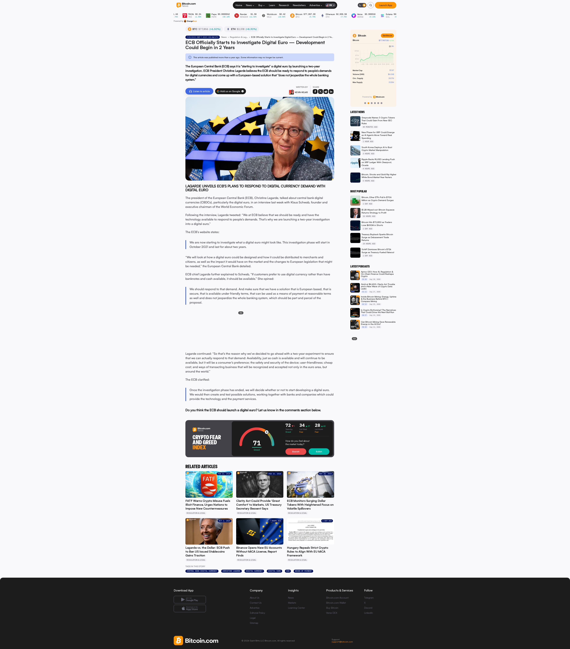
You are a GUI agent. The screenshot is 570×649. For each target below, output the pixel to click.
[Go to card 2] (368, 103)
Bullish (319, 451)
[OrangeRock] (190, 21)
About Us (254, 597)
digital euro (274, 571)
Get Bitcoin (387, 35)
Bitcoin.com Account (337, 597)
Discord (368, 607)
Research (284, 5)
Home (239, 5)
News (249, 5)
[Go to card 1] (365, 103)
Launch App (385, 5)
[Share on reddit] (325, 91)
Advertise (314, 5)
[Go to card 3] (372, 103)
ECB (287, 571)
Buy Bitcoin (332, 607)
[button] (242, 91)
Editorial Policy (257, 612)
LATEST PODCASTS (360, 266)
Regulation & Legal (239, 37)
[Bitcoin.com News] (186, 5)
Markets (292, 602)
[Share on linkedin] (331, 91)
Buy (260, 5)
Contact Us (256, 602)
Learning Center (296, 607)
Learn (272, 5)
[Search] (371, 5)
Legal (252, 617)
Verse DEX (331, 612)
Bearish (295, 451)
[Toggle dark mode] (362, 5)
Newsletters (299, 5)
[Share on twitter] (320, 91)
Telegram (369, 597)
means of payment (303, 571)
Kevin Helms (301, 92)
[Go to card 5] (378, 103)
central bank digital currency (202, 571)
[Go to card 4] (375, 103)
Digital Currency (254, 571)
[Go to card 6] (381, 103)
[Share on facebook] (315, 91)
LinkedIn (368, 612)
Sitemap (254, 622)
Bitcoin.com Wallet (336, 602)
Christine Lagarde (231, 571)
